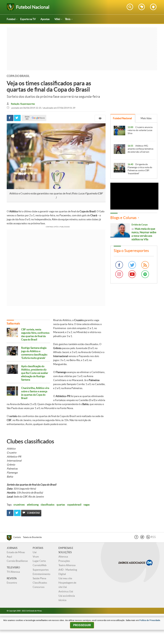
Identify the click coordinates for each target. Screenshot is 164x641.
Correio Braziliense (17, 560)
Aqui (9, 556)
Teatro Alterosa (66, 565)
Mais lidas (146, 118)
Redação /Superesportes (23, 104)
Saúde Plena (39, 578)
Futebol (11, 19)
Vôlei (57, 19)
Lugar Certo (39, 560)
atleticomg (33, 504)
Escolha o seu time (153, 7)
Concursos (39, 586)
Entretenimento (41, 574)
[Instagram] (119, 274)
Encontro (12, 582)
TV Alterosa (13, 571)
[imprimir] (100, 118)
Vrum (36, 556)
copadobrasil (74, 504)
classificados (47, 504)
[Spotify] (145, 274)
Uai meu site (65, 578)
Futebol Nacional (122, 118)
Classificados (40, 582)
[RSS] (145, 265)
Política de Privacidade (149, 620)
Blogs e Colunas (123, 217)
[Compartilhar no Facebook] (10, 118)
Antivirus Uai (65, 591)
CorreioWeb (39, 565)
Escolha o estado (141, 7)
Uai (35, 552)
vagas (86, 504)
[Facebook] (119, 265)
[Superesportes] (10, 538)
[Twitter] (132, 265)
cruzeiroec (19, 504)
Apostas (45, 19)
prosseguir (82, 625)
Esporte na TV (28, 19)
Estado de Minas (16, 552)
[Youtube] (132, 274)
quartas (61, 504)
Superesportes (41, 569)
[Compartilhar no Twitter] (17, 118)
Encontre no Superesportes (130, 7)
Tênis (67, 19)
